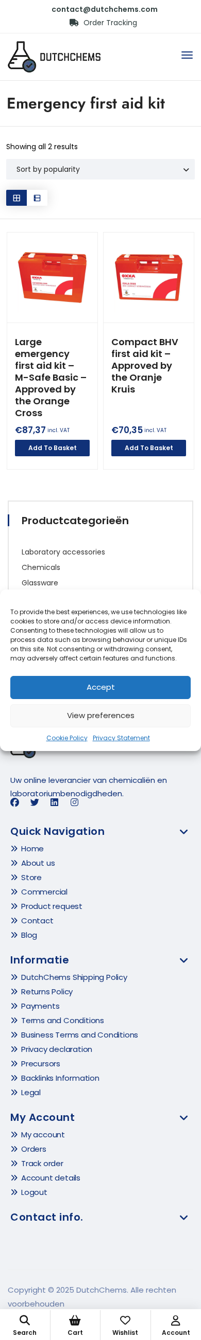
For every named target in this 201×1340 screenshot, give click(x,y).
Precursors (40, 1063)
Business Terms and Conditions (79, 1034)
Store (31, 877)
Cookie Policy (67, 738)
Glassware (40, 583)
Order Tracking (109, 22)
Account (176, 1332)
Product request (51, 906)
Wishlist (125, 1332)
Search (25, 1332)
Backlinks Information (60, 1078)
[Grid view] (16, 198)
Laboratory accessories (63, 552)
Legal (31, 1092)
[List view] (37, 198)
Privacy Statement (121, 738)
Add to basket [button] (52, 447)
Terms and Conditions (62, 1020)
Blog (29, 935)
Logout (34, 1192)
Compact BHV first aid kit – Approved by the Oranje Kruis (144, 366)
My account (43, 1134)
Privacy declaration (56, 1049)
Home (32, 848)
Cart (75, 1332)
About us (38, 862)
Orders (33, 1149)
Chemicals (41, 567)
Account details (50, 1177)
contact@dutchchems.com (105, 9)
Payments (40, 1005)
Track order (42, 1163)
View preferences (101, 715)
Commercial (44, 891)
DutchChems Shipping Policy (74, 977)
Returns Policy (47, 991)
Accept (101, 687)
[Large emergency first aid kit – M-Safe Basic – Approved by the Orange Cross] (52, 277)
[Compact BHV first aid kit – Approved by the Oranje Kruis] (148, 277)
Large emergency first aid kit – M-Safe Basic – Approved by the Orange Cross (51, 377)
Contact (37, 920)
